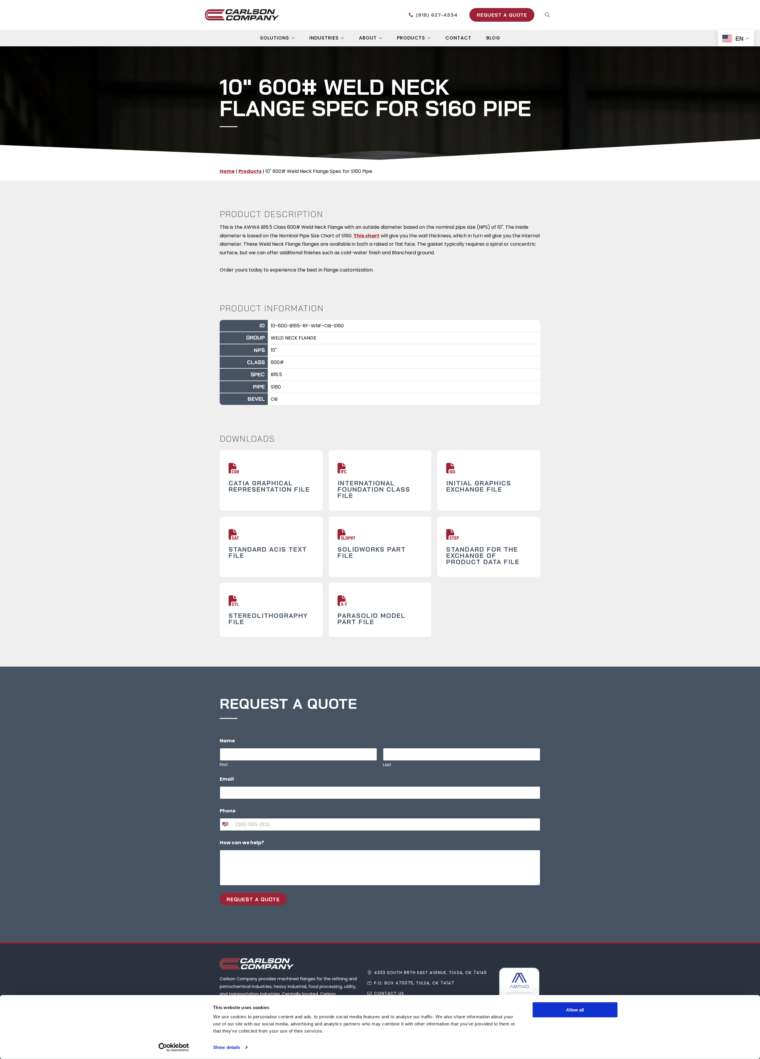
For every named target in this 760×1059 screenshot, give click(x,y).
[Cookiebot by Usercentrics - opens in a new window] (174, 1047)
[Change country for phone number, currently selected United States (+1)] (225, 824)
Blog (493, 37)
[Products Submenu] (430, 38)
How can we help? (242, 842)
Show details (226, 1047)
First (224, 764)
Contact (458, 37)
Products (411, 37)
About (368, 37)
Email (228, 779)
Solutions (274, 37)
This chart (366, 235)
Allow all (575, 1009)
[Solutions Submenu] (294, 38)
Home (227, 171)
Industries (324, 37)
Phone (229, 811)
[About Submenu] (382, 38)
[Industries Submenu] (344, 38)
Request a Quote (253, 899)
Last (387, 764)
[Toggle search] (547, 15)
